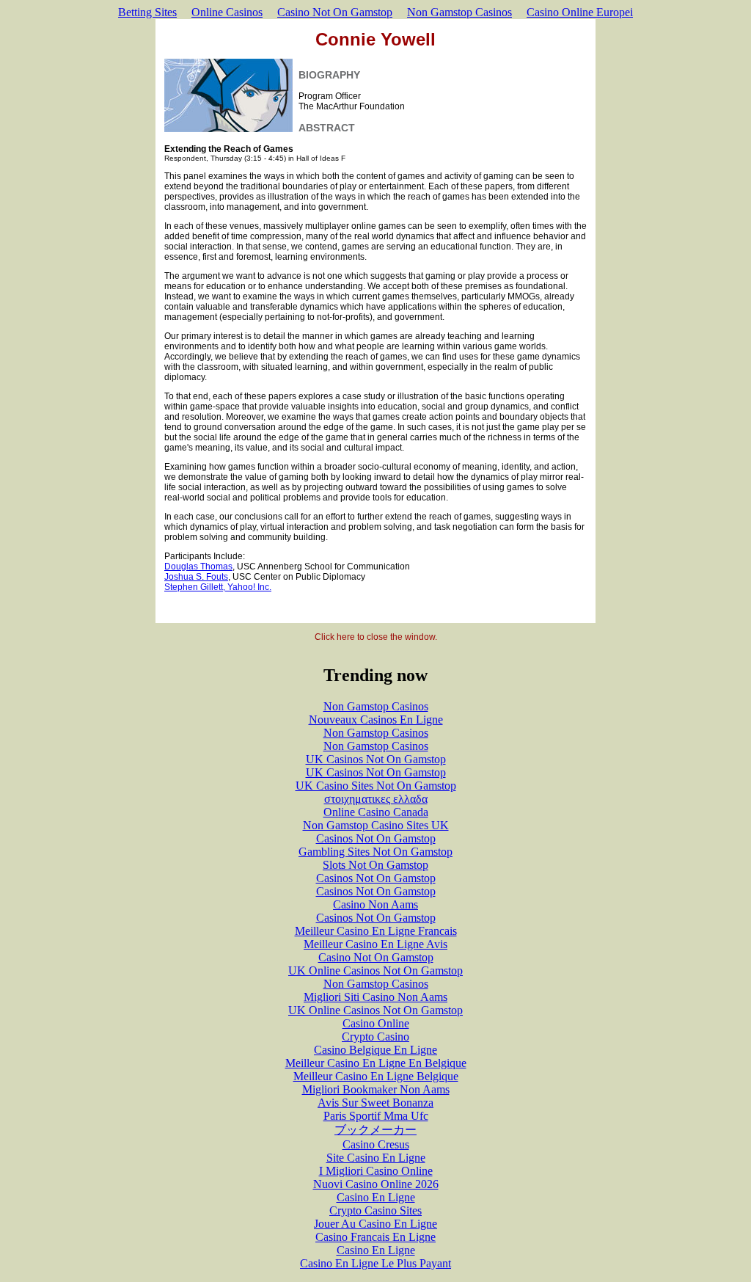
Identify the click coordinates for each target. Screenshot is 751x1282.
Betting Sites (147, 12)
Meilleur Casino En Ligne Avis (375, 944)
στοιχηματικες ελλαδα (376, 799)
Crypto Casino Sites (375, 1210)
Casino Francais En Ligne (375, 1237)
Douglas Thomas (198, 566)
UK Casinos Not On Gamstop (376, 759)
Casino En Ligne (376, 1197)
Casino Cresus (375, 1144)
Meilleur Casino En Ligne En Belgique (375, 1063)
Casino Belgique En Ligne (375, 1050)
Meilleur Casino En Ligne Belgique (375, 1076)
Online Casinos (227, 12)
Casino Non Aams (375, 904)
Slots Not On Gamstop (375, 865)
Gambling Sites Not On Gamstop (375, 851)
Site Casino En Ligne (375, 1157)
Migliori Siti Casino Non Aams (375, 997)
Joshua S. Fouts (196, 577)
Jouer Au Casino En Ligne (375, 1223)
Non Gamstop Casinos (459, 12)
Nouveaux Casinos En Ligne (376, 719)
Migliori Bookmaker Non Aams (376, 1089)
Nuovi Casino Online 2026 (376, 1184)
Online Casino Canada (375, 812)
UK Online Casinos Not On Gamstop (375, 970)
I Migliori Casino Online (376, 1171)
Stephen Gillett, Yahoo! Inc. (217, 587)
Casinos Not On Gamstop (376, 838)
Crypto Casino (375, 1036)
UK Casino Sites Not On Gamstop (376, 785)
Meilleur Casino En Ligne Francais (376, 931)
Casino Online (375, 1023)
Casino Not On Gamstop (334, 12)
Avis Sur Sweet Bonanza (375, 1102)
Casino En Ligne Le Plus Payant (375, 1263)
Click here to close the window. (376, 637)
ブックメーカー (375, 1129)
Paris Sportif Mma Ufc (375, 1116)
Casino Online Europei (580, 12)
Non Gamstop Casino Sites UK (376, 825)
